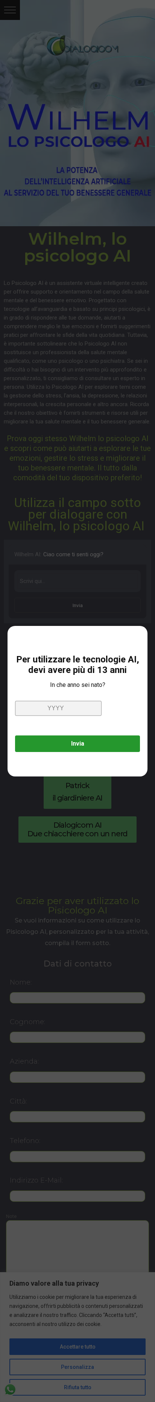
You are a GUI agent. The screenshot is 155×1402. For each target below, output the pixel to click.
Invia (77, 743)
